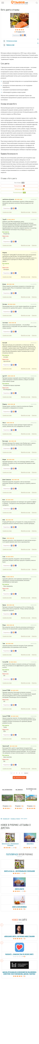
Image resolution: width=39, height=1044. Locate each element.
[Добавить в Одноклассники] (23, 35)
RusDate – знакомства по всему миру (19, 954)
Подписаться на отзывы (11, 41)
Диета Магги (19, 889)
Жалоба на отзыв (25, 212)
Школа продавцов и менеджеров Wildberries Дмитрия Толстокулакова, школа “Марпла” (19, 973)
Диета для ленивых (19, 907)
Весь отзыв (28, 229)
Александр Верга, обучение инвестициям (19, 936)
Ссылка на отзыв (7, 212)
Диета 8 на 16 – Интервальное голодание (19, 871)
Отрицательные (19, 186)
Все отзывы (19, 182)
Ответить (34, 212)
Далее (26, 773)
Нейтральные (19, 189)
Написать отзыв (10, 45)
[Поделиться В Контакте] (20, 35)
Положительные (19, 192)
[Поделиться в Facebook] (25, 35)
